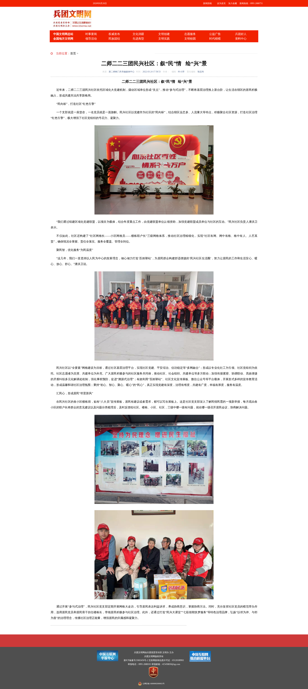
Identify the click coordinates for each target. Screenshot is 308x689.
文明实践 (164, 38)
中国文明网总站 (63, 33)
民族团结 (114, 38)
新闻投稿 (207, 3)
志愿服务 (190, 33)
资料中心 (241, 38)
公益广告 (215, 33)
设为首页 (221, 3)
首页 (73, 53)
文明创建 (164, 33)
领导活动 (91, 38)
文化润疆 (138, 33)
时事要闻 (91, 33)
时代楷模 (215, 38)
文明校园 (190, 38)
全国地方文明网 (63, 38)
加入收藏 (232, 3)
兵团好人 (241, 33)
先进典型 (138, 38)
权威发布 (114, 33)
